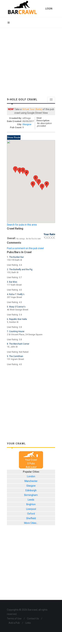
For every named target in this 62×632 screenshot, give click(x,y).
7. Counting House (15, 331)
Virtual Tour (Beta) (32, 109)
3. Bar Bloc (12, 282)
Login (48, 8)
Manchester (31, 481)
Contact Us (33, 618)
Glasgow (26, 124)
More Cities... (31, 523)
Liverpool (31, 509)
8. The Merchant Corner (18, 344)
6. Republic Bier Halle (17, 319)
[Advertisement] (31, 61)
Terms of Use (14, 618)
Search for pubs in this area (22, 224)
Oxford (31, 513)
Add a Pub (14, 622)
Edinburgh (31, 490)
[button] (15, 169)
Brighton (31, 504)
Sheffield (31, 518)
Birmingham (31, 495)
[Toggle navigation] (51, 99)
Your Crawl (31, 459)
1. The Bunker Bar (15, 257)
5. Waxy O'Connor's (16, 307)
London (31, 476)
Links (28, 622)
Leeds (31, 499)
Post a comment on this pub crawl (25, 248)
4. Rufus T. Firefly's (15, 294)
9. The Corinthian (15, 356)
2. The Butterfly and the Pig (19, 269)
